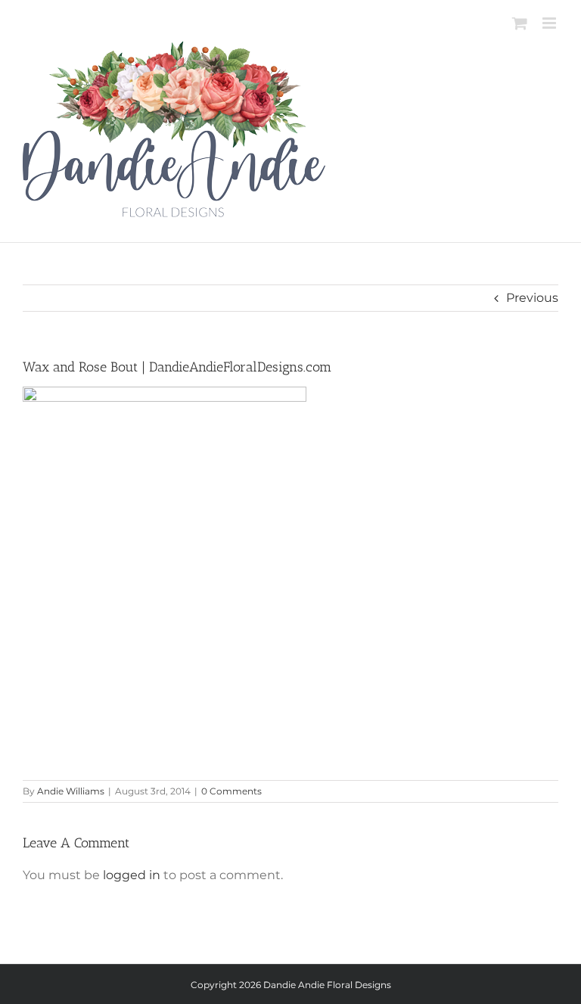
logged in (131, 875)
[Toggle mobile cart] (519, 23)
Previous (532, 298)
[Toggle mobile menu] (550, 23)
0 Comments (231, 791)
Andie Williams (70, 791)
